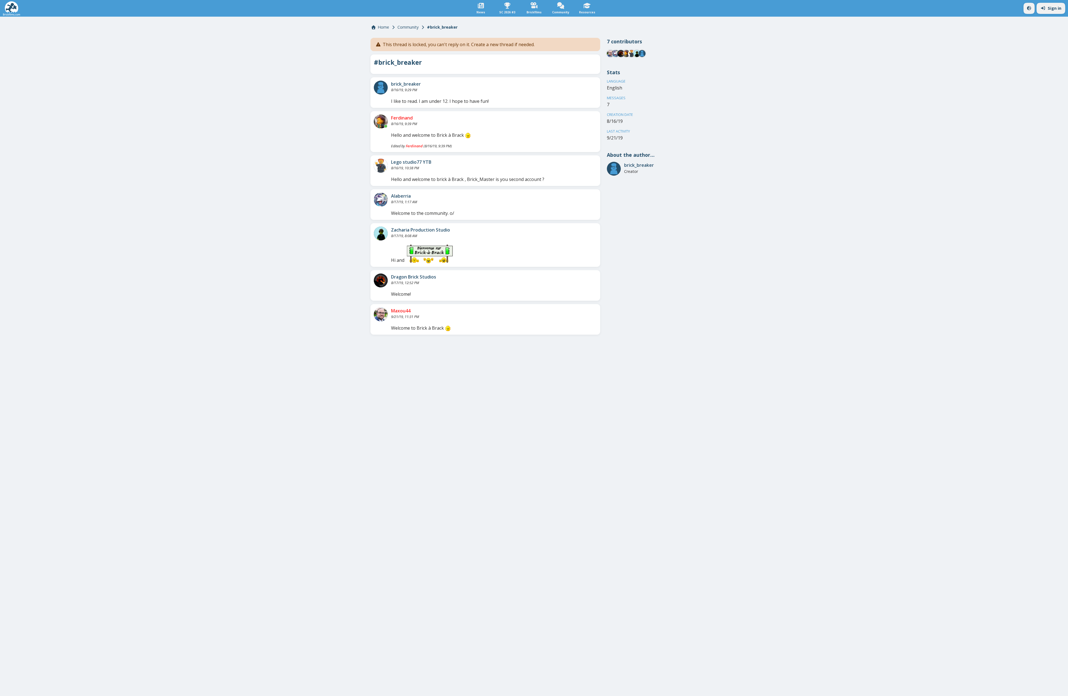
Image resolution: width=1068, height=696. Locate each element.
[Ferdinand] (381, 121)
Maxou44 (401, 311)
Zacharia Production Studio (420, 230)
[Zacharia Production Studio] (381, 233)
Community (408, 27)
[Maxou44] (381, 314)
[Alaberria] (381, 200)
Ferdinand (402, 118)
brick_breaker (406, 84)
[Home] (11, 8)
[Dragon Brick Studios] (381, 280)
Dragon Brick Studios (413, 277)
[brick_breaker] (381, 88)
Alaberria (401, 196)
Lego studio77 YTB (411, 162)
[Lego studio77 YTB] (381, 166)
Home (383, 27)
